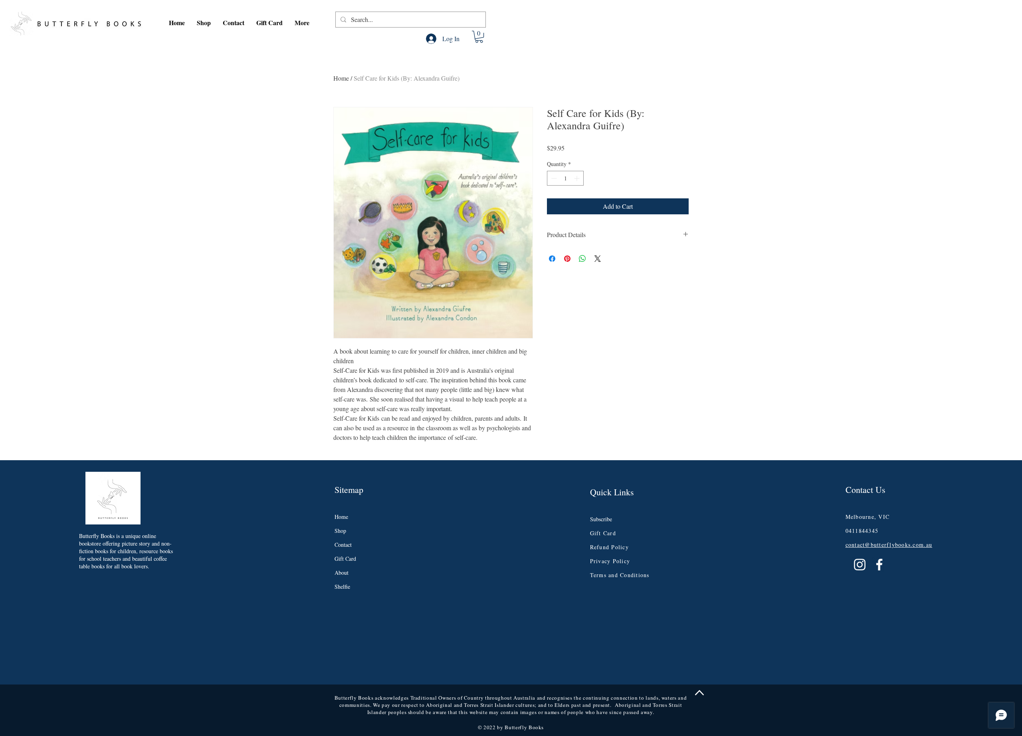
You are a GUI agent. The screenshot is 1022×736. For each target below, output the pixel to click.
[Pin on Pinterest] (567, 258)
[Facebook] (879, 564)
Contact (343, 544)
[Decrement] (553, 178)
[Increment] (577, 178)
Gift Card (345, 558)
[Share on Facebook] (552, 258)
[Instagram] (860, 564)
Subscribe (601, 519)
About (342, 572)
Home (341, 78)
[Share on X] (597, 258)
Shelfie (342, 586)
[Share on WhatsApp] (582, 258)
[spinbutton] (565, 178)
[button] (204, 23)
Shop (340, 530)
